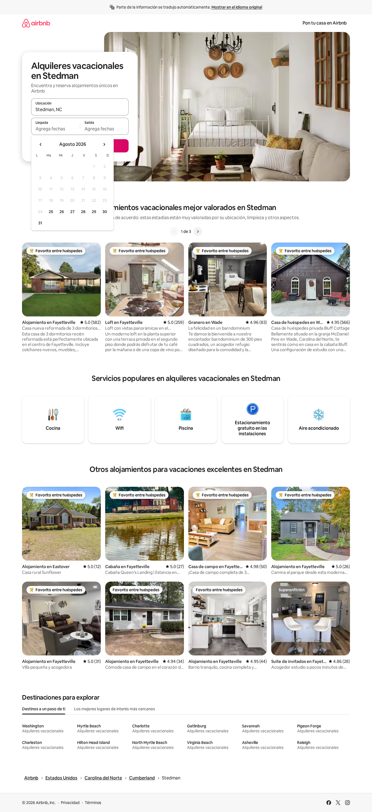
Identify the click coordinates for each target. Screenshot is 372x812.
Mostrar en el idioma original (236, 7)
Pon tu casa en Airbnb (325, 23)
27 (72, 211)
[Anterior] (174, 231)
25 (51, 211)
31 (40, 223)
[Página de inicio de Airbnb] (36, 23)
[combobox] (80, 109)
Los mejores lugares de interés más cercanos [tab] (114, 708)
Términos (93, 802)
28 (83, 211)
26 (61, 211)
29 (94, 211)
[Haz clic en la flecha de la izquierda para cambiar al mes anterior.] (40, 144)
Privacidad (70, 802)
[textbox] (55, 128)
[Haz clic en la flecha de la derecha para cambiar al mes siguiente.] (104, 144)
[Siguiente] (197, 231)
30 (104, 211)
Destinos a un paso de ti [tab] (43, 708)
